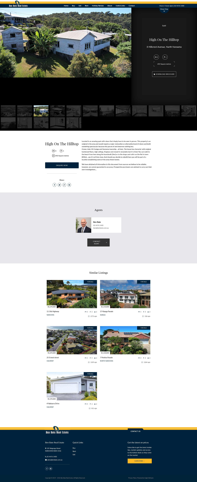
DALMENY (50, 361)
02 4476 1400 (98, 225)
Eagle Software (149, 478)
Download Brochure (165, 74)
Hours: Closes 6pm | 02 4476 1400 (171, 6)
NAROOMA (50, 315)
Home (66, 6)
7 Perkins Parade (106, 357)
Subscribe (139, 461)
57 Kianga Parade (106, 311)
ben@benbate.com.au (101, 228)
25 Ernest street (53, 357)
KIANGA (102, 315)
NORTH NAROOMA (106, 361)
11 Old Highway (53, 311)
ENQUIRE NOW (62, 165)
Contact (132, 6)
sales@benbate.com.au (54, 460)
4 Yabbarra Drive (53, 403)
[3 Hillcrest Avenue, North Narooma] (65, 42)
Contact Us (135, 431)
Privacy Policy (132, 478)
